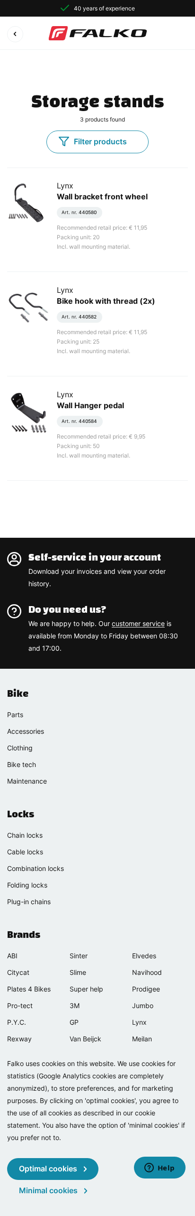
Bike (18, 693)
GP (74, 1022)
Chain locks (25, 835)
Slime (78, 972)
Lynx (139, 1022)
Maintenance (27, 781)
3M (75, 1005)
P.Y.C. (16, 1022)
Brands (23, 934)
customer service (138, 623)
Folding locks (27, 885)
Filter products (100, 141)
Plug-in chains (29, 902)
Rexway (19, 1039)
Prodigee (146, 989)
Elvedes (144, 956)
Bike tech (21, 764)
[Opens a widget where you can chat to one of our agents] (159, 1168)
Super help (86, 989)
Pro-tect (20, 1005)
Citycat (18, 972)
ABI (12, 956)
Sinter (79, 956)
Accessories (25, 731)
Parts (15, 715)
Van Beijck (85, 1039)
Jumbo (142, 1005)
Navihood (147, 972)
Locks (20, 813)
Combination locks (35, 868)
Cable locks (25, 852)
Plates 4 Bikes (29, 989)
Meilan (142, 1039)
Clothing (20, 748)
